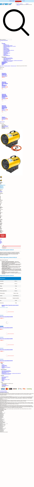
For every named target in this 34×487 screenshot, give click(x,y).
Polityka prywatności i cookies (6, 379)
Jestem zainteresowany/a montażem (8, 58)
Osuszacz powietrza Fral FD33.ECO (4, 118)
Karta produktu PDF (1, 243)
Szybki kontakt (2, 123)
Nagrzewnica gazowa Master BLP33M (6, 349)
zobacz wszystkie (2, 121)
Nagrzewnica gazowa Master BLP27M (6, 327)
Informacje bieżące (4, 365)
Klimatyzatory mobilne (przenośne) (8, 45)
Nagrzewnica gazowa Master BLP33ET (6, 316)
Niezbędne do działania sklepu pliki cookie (6, 396)
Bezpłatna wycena (18, 1)
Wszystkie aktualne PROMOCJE (6, 367)
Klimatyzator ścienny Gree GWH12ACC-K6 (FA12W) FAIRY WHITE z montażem (4, 107)
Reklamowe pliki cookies (3, 404)
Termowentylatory (6, 53)
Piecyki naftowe (6, 52)
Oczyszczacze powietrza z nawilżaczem (9, 50)
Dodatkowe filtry (2, 67)
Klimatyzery (5, 47)
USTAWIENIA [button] (2, 410)
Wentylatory (5, 54)
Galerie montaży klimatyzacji (7, 59)
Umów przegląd (11, 0)
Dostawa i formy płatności (5, 376)
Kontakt (23, 0)
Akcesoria (5, 44)
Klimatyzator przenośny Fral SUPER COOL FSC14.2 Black (4, 74)
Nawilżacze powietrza (6, 49)
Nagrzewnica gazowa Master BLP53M (6, 338)
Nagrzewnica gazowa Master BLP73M (6, 360)
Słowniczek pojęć (4, 372)
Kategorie (3, 364)
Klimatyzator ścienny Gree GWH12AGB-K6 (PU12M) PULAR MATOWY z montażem (4, 96)
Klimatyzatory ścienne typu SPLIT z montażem (10, 46)
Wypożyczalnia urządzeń (7, 55)
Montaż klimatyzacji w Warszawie (6, 370)
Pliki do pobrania (4, 377)
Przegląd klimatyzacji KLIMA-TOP (8, 61)
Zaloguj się (18, 4)
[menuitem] (17, 49)
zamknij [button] (1, 411)
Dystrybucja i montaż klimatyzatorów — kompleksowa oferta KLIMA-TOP (13, 60)
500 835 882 (3, 127)
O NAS (3, 380)
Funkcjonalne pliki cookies (3, 399)
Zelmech (1, 191)
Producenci (3, 366)
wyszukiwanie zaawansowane (4, 40)
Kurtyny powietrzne (6, 48)
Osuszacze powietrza (6, 51)
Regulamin (3, 378)
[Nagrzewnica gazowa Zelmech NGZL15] (11, 152)
